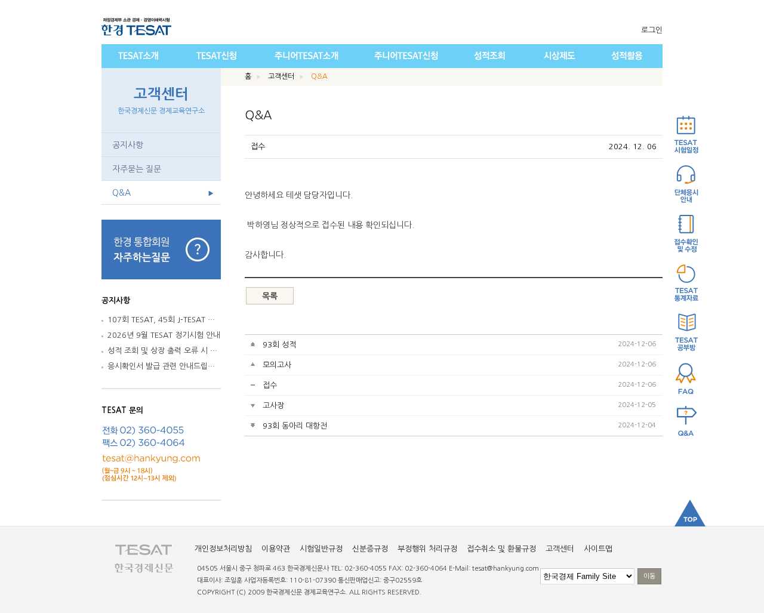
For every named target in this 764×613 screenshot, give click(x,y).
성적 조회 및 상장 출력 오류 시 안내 (165, 351)
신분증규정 (370, 549)
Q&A (121, 193)
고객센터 (161, 101)
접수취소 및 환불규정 (501, 549)
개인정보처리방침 (223, 549)
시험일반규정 (321, 549)
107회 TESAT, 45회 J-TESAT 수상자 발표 (176, 320)
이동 (649, 576)
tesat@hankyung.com (505, 568)
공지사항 (127, 145)
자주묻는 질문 (136, 169)
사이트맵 (598, 549)
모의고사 (277, 365)
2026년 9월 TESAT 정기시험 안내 (163, 335)
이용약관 (275, 549)
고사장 (273, 405)
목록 (270, 296)
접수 (270, 385)
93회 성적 (279, 345)
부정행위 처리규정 (427, 549)
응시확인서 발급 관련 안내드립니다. (165, 366)
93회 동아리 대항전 (295, 426)
